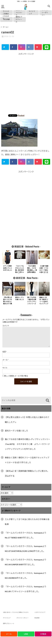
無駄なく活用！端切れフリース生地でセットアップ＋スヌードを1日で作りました (27, 460)
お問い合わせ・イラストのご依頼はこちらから (6, 12)
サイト (4, 368)
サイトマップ (32, 12)
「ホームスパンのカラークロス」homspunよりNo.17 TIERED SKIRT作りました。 (25, 535)
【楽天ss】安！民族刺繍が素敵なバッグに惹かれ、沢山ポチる (27, 473)
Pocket (21, 115)
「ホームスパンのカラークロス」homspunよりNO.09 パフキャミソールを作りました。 (25, 589)
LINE (26, 634)
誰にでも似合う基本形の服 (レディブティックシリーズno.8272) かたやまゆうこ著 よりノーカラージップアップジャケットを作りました (27, 444)
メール (5, 360)
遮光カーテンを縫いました (16, 430)
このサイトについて (19, 12)
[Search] (47, 400)
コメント (5, 326)
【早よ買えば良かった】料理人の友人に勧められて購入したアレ (27, 419)
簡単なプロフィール (19, 19)
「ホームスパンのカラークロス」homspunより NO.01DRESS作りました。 (25, 575)
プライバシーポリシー (45, 12)
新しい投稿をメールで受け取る (16, 376)
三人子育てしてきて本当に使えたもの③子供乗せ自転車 (27, 521)
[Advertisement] (26, 84)
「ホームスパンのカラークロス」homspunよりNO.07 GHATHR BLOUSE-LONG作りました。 (25, 548)
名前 (4, 352)
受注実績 (6, 19)
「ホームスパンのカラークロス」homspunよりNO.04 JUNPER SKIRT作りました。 (25, 562)
